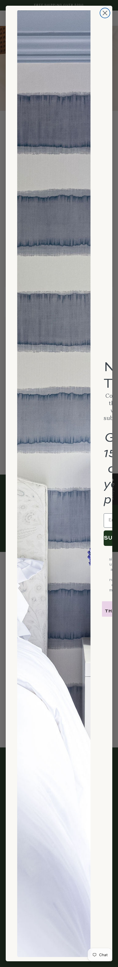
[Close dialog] (105, 13)
